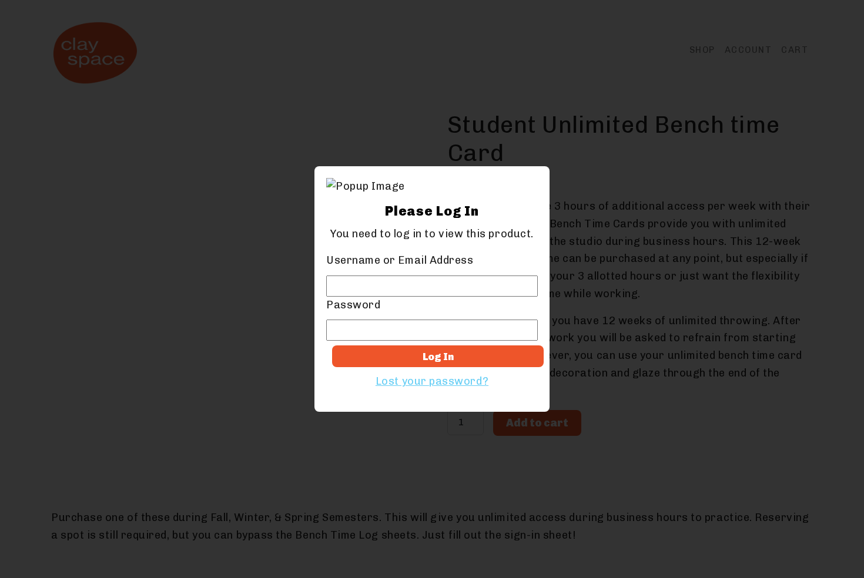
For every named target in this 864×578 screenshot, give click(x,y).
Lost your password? (432, 381)
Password (353, 304)
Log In (438, 356)
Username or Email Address (400, 260)
